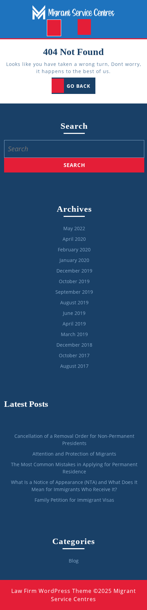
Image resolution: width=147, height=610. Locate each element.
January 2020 (74, 260)
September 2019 (74, 292)
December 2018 (74, 345)
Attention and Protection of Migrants (74, 453)
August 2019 (74, 302)
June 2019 (74, 313)
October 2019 (74, 281)
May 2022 (74, 228)
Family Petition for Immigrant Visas (74, 500)
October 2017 (74, 355)
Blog (74, 560)
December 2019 (74, 270)
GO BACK (81, 88)
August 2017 (74, 366)
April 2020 (74, 239)
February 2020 (74, 249)
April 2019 (74, 323)
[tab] (54, 28)
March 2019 (74, 334)
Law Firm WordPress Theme (51, 591)
